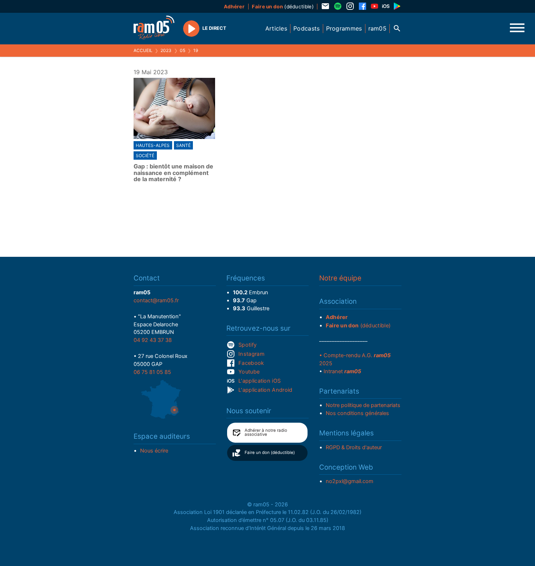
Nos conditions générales (357, 413)
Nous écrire (154, 450)
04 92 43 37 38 (153, 340)
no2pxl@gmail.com (349, 481)
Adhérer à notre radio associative (266, 432)
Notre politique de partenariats (363, 405)
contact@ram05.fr (156, 300)
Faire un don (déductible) (270, 452)
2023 (165, 50)
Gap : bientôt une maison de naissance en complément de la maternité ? (173, 173)
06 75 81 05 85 (152, 372)
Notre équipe (340, 278)
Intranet (342, 371)
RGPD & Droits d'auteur (354, 447)
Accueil (143, 50)
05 (182, 50)
